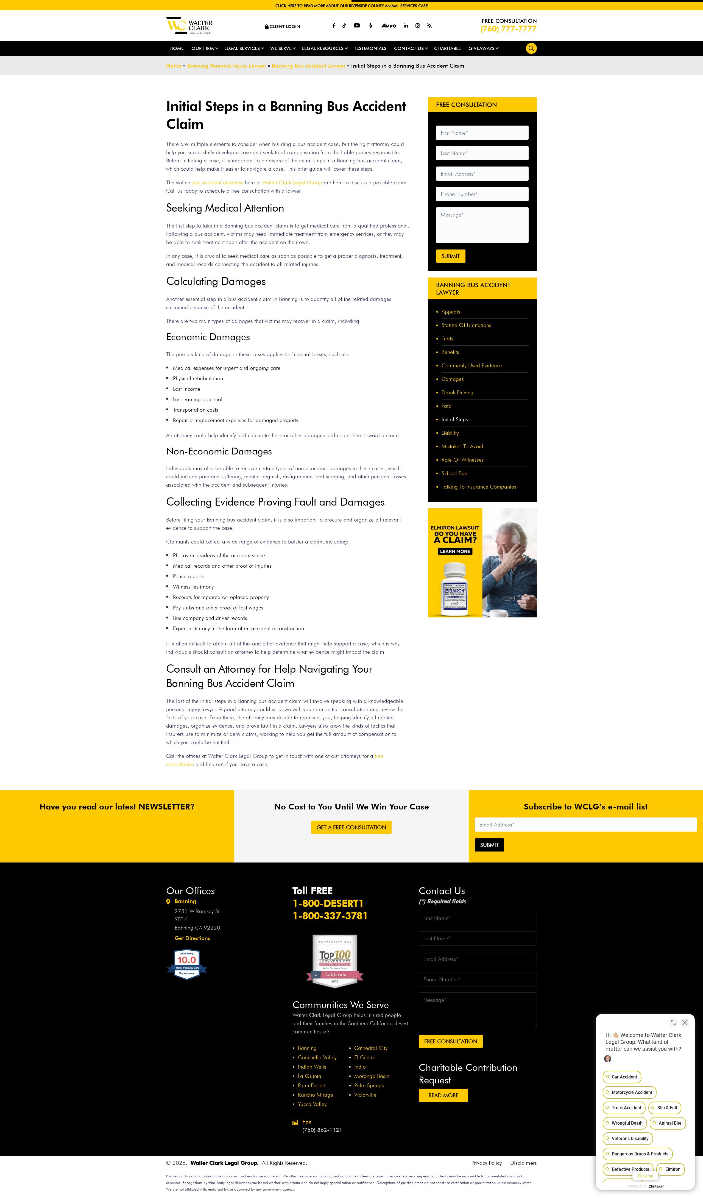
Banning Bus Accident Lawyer (308, 65)
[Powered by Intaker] (656, 1186)
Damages (453, 379)
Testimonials (370, 48)
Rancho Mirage (315, 1094)
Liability (450, 432)
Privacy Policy (487, 1163)
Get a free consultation (351, 827)
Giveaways (481, 48)
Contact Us (409, 48)
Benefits (450, 352)
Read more (444, 1095)
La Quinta (309, 1076)
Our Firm (202, 48)
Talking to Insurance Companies (479, 486)
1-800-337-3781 (330, 915)
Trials (447, 338)
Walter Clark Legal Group (292, 182)
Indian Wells (312, 1066)
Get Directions (192, 938)
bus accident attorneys (217, 182)
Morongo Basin (371, 1076)
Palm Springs (369, 1085)
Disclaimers (523, 1163)
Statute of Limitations (466, 325)
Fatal (447, 406)
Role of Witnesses (463, 459)
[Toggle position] (673, 1022)
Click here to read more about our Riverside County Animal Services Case (351, 6)
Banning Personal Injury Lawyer (226, 65)
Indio (360, 1066)
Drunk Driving (457, 392)
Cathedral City (370, 1048)
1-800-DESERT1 (328, 903)
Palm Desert (311, 1085)
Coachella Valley (317, 1057)
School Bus (454, 473)
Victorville (365, 1094)
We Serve (281, 48)
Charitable (447, 48)
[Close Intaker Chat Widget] (684, 1022)
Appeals (451, 311)
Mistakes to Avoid (462, 446)
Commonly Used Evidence (472, 365)
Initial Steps (455, 419)
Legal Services (242, 48)
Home (176, 48)
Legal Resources (323, 48)
